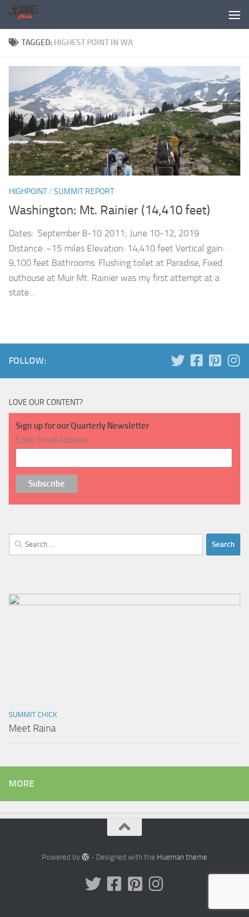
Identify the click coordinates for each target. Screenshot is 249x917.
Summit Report (84, 191)
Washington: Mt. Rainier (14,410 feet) (109, 210)
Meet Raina (32, 728)
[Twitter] (178, 360)
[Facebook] (196, 360)
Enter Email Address (52, 439)
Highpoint (28, 191)
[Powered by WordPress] (85, 857)
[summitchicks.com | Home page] (30, 14)
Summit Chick (33, 714)
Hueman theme (182, 857)
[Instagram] (233, 360)
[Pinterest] (215, 360)
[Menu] (234, 14)
